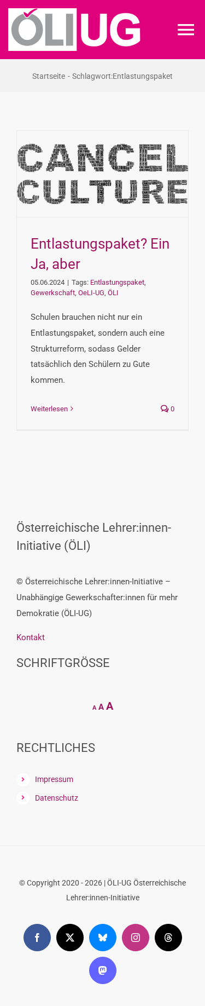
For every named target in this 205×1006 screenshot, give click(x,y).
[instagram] (135, 937)
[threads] (168, 937)
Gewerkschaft (53, 293)
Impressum (54, 779)
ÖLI (113, 293)
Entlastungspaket (117, 282)
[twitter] (70, 937)
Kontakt (30, 637)
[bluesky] (102, 937)
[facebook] (37, 937)
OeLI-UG (91, 293)
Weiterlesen (49, 409)
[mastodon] (102, 970)
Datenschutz (56, 798)
